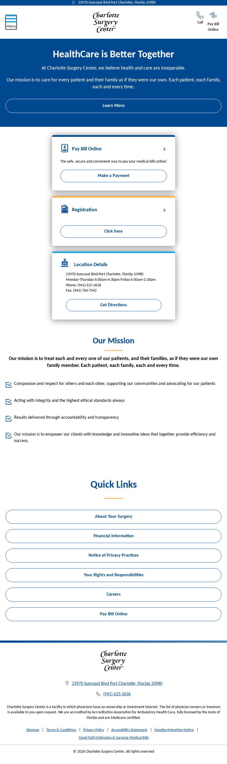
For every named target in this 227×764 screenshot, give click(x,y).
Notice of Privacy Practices (113, 555)
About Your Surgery (113, 517)
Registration (84, 210)
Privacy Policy (93, 730)
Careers (113, 594)
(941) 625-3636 (117, 694)
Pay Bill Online (213, 27)
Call (200, 22)
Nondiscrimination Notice (174, 730)
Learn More (114, 106)
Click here (113, 231)
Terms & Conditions (61, 730)
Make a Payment (114, 176)
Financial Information (114, 536)
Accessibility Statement (129, 730)
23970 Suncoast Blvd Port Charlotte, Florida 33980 (117, 3)
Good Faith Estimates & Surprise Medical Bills (114, 738)
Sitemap (32, 730)
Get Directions (113, 305)
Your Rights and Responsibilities (113, 575)
